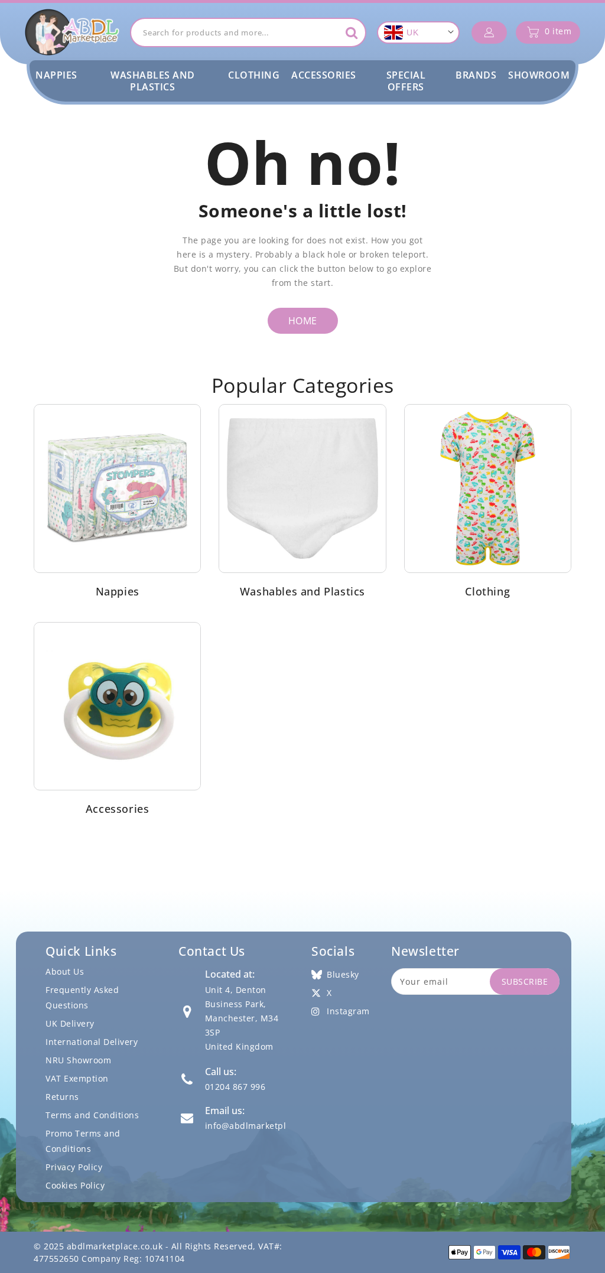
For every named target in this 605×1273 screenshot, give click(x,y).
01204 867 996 (235, 1086)
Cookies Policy (75, 1185)
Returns (62, 1096)
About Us (64, 971)
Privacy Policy (73, 1167)
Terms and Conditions (92, 1115)
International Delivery (91, 1041)
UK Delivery (70, 1023)
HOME (302, 320)
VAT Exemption (77, 1078)
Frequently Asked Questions (82, 997)
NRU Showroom (78, 1060)
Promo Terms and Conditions (83, 1141)
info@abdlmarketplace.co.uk (265, 1125)
